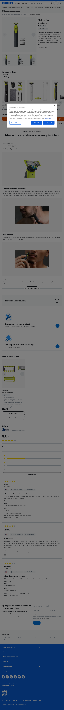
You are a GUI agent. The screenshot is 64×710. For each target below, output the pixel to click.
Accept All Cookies (48, 123)
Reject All (36, 123)
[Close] (54, 105)
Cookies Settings (14, 123)
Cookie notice (48, 118)
